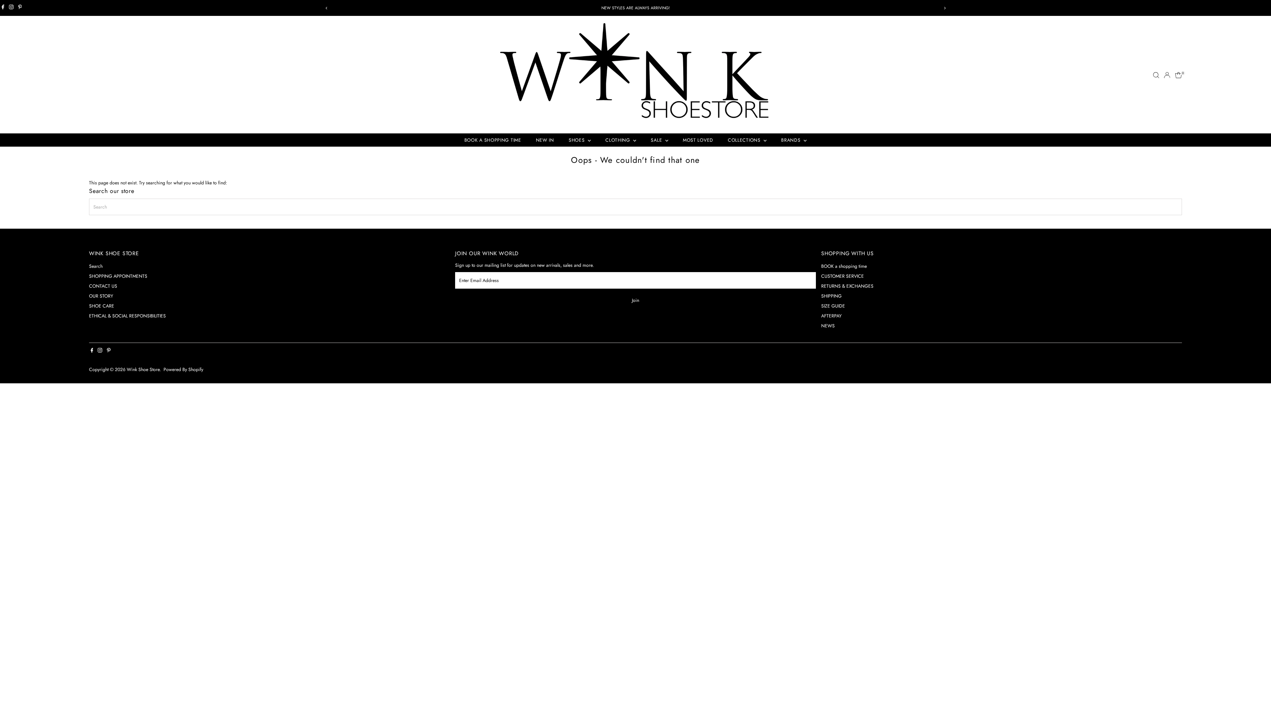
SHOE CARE (101, 306)
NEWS (828, 325)
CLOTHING (618, 140)
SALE (657, 140)
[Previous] (326, 8)
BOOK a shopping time (844, 266)
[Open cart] (1178, 75)
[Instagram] (11, 8)
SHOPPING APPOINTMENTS (118, 276)
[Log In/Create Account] (1167, 75)
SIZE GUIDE (833, 306)
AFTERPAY (831, 315)
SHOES (577, 140)
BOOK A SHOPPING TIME (492, 140)
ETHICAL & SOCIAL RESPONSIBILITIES (127, 315)
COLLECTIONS (745, 140)
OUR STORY (101, 296)
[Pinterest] (20, 8)
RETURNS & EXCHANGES (847, 286)
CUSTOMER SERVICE (842, 276)
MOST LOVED (698, 140)
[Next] (944, 8)
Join (635, 300)
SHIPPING (831, 296)
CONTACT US (103, 286)
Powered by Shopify (183, 369)
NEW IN (545, 140)
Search (96, 266)
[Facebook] (3, 8)
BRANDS (791, 140)
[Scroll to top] (1257, 696)
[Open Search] (1156, 75)
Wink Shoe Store (143, 369)
